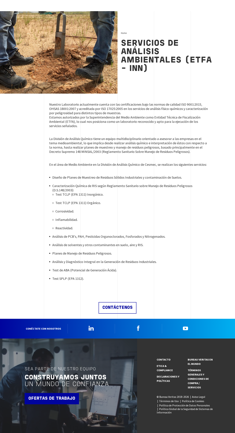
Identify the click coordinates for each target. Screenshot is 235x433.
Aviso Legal (198, 396)
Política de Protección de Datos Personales (184, 405)
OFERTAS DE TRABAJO (51, 399)
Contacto (163, 359)
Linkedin (91, 328)
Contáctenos (117, 308)
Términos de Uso (169, 401)
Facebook (138, 328)
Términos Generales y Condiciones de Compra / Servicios (198, 378)
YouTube (185, 328)
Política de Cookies (193, 401)
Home (124, 33)
